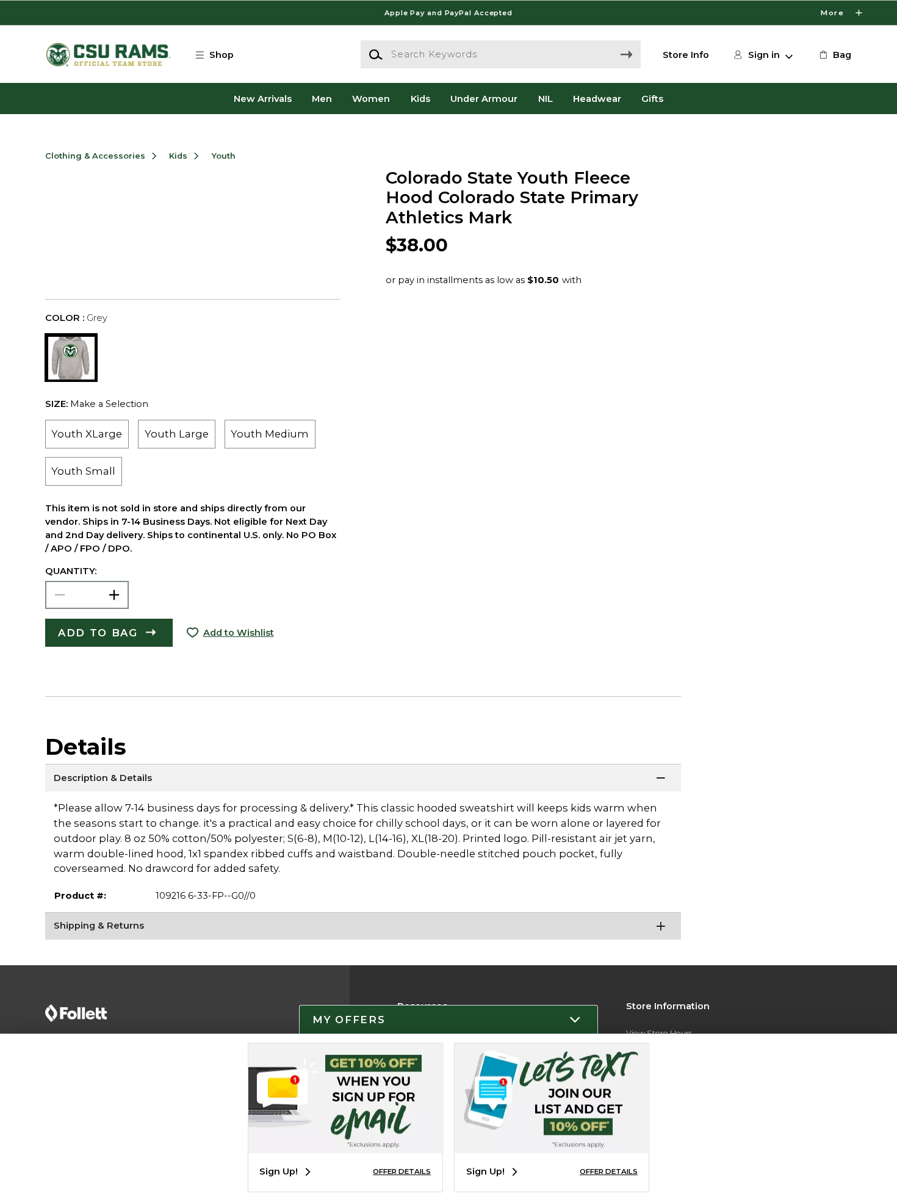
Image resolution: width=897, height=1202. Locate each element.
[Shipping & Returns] (363, 927)
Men (322, 98)
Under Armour (483, 98)
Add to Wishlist (238, 632)
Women (371, 98)
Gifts (652, 98)
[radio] (87, 434)
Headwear (597, 98)
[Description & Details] (363, 779)
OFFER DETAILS (402, 1171)
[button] (448, 13)
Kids (420, 98)
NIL (545, 98)
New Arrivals (263, 98)
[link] (834, 55)
